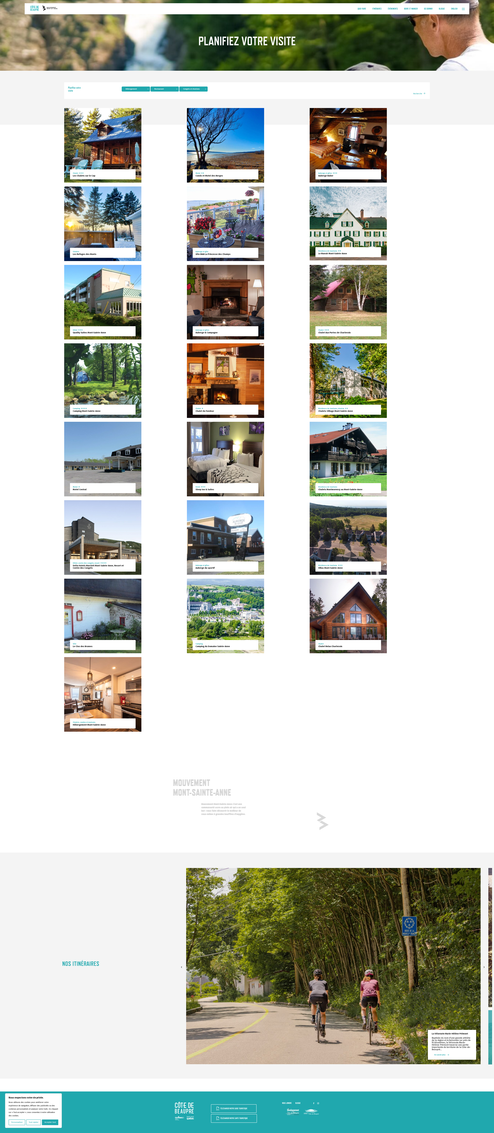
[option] (333, 966)
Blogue (442, 8)
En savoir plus (440, 1055)
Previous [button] (182, 967)
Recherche (417, 94)
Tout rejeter (33, 1122)
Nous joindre (287, 1103)
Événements (393, 8)
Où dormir (428, 8)
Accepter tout (50, 1122)
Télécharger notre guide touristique (233, 1108)
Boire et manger (411, 8)
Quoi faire (362, 8)
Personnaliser (17, 1122)
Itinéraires (377, 8)
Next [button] (485, 967)
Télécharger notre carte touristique (234, 1118)
